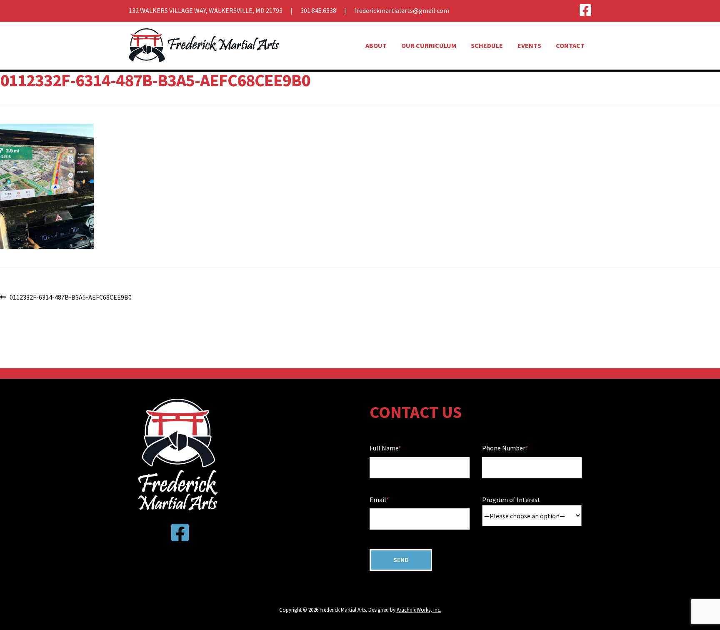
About (376, 45)
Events (529, 45)
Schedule (487, 45)
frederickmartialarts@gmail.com (401, 10)
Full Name (384, 448)
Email (378, 499)
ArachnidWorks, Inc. (419, 609)
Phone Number (503, 448)
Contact (570, 45)
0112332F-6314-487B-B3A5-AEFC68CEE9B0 (70, 297)
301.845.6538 (318, 10)
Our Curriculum (428, 45)
